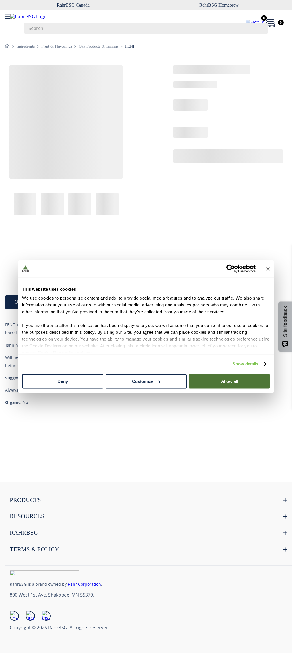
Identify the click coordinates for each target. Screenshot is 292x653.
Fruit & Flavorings (56, 46)
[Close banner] (268, 268)
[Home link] (8, 46)
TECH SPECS (78, 177)
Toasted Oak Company (71, 71)
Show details (245, 363)
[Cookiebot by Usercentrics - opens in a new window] (231, 268)
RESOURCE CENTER (139, 177)
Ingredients (26, 46)
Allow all (229, 381)
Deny (63, 381)
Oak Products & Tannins (98, 46)
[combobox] (146, 28)
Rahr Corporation (84, 584)
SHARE (22, 127)
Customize (142, 381)
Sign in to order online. (146, 150)
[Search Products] (260, 28)
